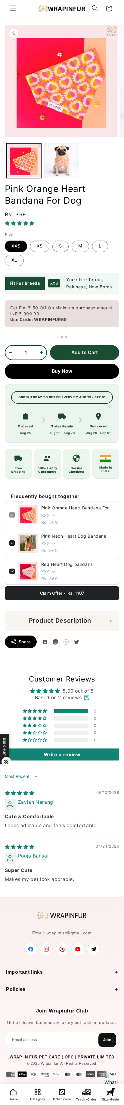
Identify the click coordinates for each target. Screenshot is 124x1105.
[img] (20, 793)
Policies (16, 989)
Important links (24, 972)
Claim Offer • (62, 593)
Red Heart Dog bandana (67, 564)
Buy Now (62, 371)
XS (40, 246)
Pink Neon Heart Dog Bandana (74, 536)
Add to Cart (84, 352)
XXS (15, 246)
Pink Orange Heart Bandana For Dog (78, 507)
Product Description (60, 620)
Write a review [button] (62, 754)
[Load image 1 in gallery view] (23, 160)
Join (107, 1039)
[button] (13, 8)
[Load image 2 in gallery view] (61, 160)
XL (14, 260)
